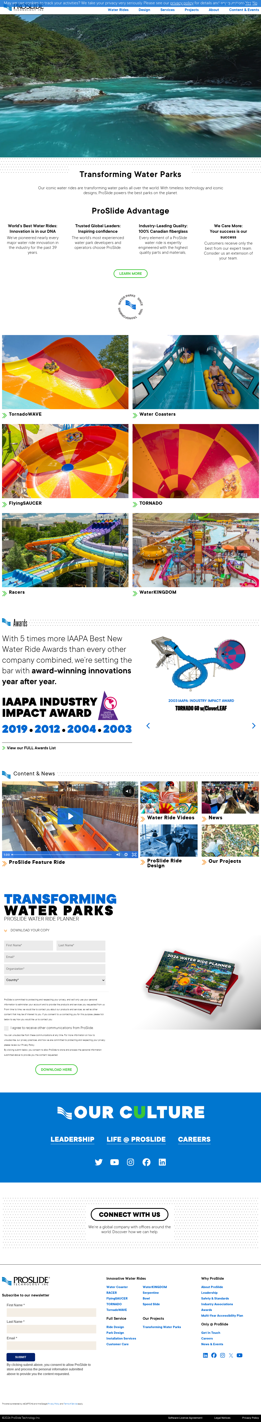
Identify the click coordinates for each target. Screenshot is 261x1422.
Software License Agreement (185, 1418)
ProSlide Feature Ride (37, 862)
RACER (111, 1293)
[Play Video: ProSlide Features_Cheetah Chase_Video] (70, 816)
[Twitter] (99, 1162)
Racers (17, 592)
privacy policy (182, 3)
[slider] (62, 854)
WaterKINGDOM (158, 592)
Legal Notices (222, 1418)
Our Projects (225, 861)
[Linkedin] (162, 1162)
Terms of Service (70, 1404)
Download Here (56, 1070)
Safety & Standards (215, 1299)
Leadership (72, 1140)
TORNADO (151, 503)
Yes (248, 3)
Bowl (146, 1299)
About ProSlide (212, 1287)
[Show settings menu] (126, 854)
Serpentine (151, 1293)
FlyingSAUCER (25, 503)
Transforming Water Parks (162, 1327)
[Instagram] (130, 1162)
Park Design (115, 1333)
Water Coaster (117, 1287)
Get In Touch (210, 1333)
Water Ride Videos (171, 818)
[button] (118, 10)
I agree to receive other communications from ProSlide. (52, 1028)
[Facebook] (146, 1162)
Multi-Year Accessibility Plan (222, 1316)
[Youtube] (115, 1162)
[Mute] (118, 854)
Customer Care (117, 1344)
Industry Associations (217, 1304)
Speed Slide (151, 1304)
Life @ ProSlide (136, 1140)
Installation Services (121, 1339)
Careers (194, 1140)
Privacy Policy (54, 1404)
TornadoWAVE (25, 414)
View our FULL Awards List (31, 748)
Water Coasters (157, 414)
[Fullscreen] (134, 854)
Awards (206, 1310)
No (254, 3)
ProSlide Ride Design (164, 864)
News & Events (212, 1344)
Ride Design (115, 1327)
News (215, 818)
